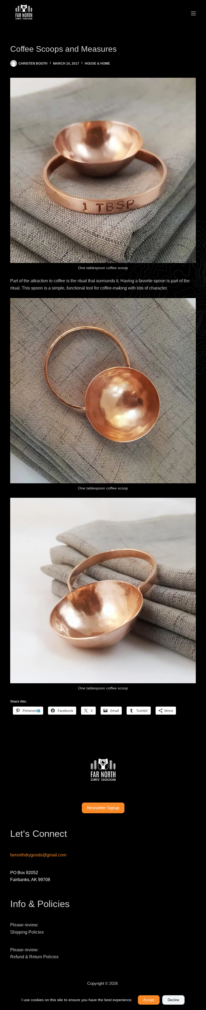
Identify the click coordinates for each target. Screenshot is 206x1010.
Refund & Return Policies (34, 957)
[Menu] (193, 13)
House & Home (97, 63)
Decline (173, 1000)
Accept (148, 1000)
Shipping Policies (27, 932)
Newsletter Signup (103, 807)
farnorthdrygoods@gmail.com (38, 855)
